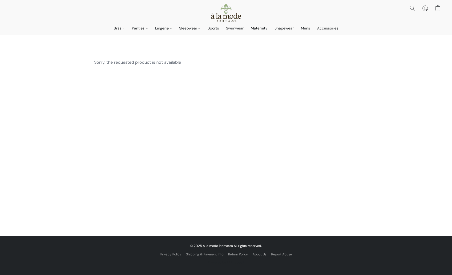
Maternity (259, 28)
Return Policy (238, 254)
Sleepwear (188, 28)
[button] (226, 13)
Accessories (327, 28)
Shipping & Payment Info (204, 254)
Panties (138, 28)
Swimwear (235, 28)
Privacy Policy (170, 254)
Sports (213, 28)
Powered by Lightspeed (226, 262)
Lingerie (162, 28)
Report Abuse (281, 254)
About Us (259, 254)
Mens (305, 28)
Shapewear (284, 28)
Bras (118, 28)
